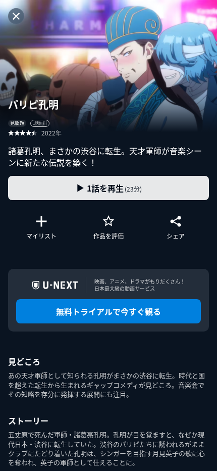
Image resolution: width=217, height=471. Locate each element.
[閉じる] (16, 16)
